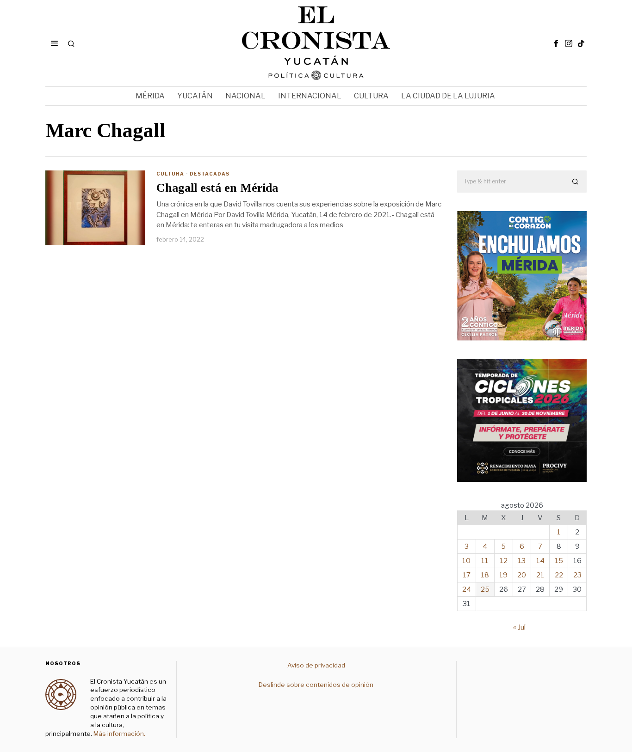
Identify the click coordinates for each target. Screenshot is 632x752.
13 (522, 561)
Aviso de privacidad (316, 665)
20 (521, 575)
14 (540, 561)
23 (577, 575)
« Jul (519, 627)
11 (485, 561)
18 (485, 575)
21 (540, 575)
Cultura (170, 173)
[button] (575, 181)
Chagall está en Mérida (217, 188)
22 (559, 575)
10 (466, 561)
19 (503, 575)
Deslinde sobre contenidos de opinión (316, 684)
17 (467, 575)
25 (485, 589)
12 (504, 561)
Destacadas (209, 173)
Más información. (118, 733)
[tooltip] (556, 43)
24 (466, 589)
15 (559, 561)
